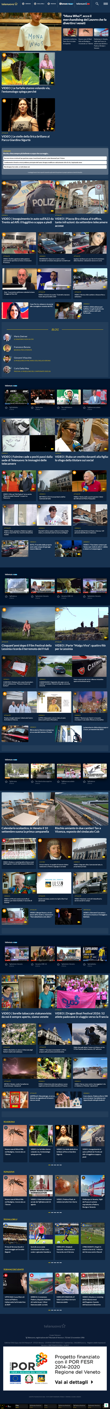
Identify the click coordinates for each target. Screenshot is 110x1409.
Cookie (73, 1396)
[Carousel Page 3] (55, 1212)
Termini (68, 1396)
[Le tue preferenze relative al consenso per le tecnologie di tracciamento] (106, 1405)
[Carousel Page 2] (52, 1212)
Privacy (62, 1396)
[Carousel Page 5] (61, 1212)
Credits (78, 1396)
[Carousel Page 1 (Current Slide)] (49, 1212)
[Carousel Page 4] (58, 1212)
